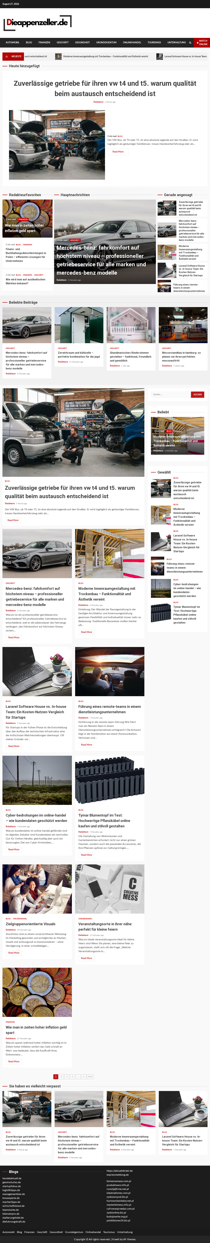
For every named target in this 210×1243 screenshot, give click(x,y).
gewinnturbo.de (11, 1182)
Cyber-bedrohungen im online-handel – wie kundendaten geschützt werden (37, 780)
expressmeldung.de (118, 1174)
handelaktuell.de (11, 1178)
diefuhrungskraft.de (13, 1221)
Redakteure (99, 102)
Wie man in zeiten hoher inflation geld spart (37, 992)
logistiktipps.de (11, 1190)
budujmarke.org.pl (117, 1216)
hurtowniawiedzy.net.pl (120, 1201)
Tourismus (154, 42)
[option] (105, 243)
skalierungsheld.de (13, 1217)
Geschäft (63, 42)
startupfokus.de (11, 1186)
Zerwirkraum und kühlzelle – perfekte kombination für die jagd (79, 325)
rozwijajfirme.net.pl (118, 1189)
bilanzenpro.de (10, 1214)
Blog (29, 42)
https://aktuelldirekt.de (120, 1171)
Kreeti (115, 1239)
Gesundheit (82, 42)
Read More (118, 152)
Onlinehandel (132, 42)
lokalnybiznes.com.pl (118, 1193)
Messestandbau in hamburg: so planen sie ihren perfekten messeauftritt (183, 325)
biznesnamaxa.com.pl (119, 1181)
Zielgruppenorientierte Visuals (37, 889)
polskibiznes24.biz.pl (118, 1220)
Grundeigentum (106, 42)
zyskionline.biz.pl (116, 1212)
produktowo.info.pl (118, 1185)
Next (90, 1077)
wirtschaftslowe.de (13, 1206)
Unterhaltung (177, 42)
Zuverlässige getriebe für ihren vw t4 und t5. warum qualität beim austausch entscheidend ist (57, 145)
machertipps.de (11, 1202)
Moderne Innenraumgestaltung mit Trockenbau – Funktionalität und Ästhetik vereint (105, 242)
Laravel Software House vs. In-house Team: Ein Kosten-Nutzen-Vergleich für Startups (146, 56)
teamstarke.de (10, 1210)
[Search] (190, 43)
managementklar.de (13, 1194)
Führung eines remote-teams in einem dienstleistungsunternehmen (164, 287)
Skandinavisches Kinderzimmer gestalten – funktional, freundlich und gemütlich (131, 325)
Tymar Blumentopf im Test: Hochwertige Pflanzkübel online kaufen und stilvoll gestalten (110, 780)
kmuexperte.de (11, 1198)
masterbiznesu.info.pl (119, 1204)
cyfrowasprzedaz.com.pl (121, 1208)
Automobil (12, 42)
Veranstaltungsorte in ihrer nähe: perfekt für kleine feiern (110, 889)
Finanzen (44, 42)
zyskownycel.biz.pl (117, 1197)
